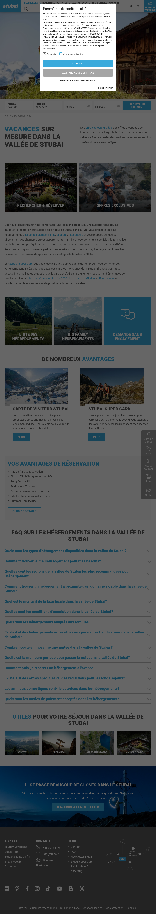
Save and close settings (78, 72)
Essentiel (52, 54)
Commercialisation (73, 54)
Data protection (105, 88)
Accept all (78, 63)
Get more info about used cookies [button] (76, 80)
